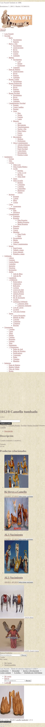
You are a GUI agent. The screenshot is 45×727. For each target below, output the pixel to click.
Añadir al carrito (6, 423)
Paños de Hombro (19, 351)
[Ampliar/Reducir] (1, 724)
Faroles (19, 135)
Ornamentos (8, 327)
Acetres (15, 300)
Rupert (19, 63)
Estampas (16, 216)
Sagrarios (12, 266)
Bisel (19, 236)
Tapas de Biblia (18, 292)
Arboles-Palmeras (23, 145)
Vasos (15, 179)
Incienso (12, 194)
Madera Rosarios (23, 222)
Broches (16, 325)
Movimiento (21, 125)
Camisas (12, 337)
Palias (15, 357)
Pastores (16, 42)
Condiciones (4, 671)
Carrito (7, 683)
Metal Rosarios (22, 224)
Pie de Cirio (17, 296)
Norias (19, 115)
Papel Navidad (22, 149)
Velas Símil (21, 177)
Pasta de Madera (14, 69)
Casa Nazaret (9, 34)
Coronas (16, 288)
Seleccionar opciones (25, 496)
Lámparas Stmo (22, 304)
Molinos (20, 139)
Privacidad (15, 671)
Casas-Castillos (18, 107)
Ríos (19, 113)
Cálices (11, 258)
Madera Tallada (14, 367)
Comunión (21, 184)
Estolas (11, 335)
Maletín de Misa (18, 317)
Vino (10, 161)
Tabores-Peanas (18, 294)
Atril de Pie (17, 276)
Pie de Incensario (19, 298)
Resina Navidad (14, 93)
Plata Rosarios (22, 220)
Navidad (7, 36)
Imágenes (7, 363)
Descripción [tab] (8, 431)
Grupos (15, 54)
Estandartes (13, 345)
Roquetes (12, 339)
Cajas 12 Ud (21, 173)
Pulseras (16, 228)
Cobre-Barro (21, 151)
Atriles (11, 272)
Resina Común (14, 79)
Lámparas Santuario (24, 306)
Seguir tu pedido (10, 665)
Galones (11, 341)
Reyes (15, 50)
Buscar (24, 655)
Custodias (12, 264)
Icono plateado (18, 252)
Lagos (19, 119)
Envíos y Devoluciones (31, 671)
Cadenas (16, 242)
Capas (11, 331)
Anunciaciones (18, 48)
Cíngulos (16, 359)
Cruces (15, 230)
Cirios (11, 204)
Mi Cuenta (8, 663)
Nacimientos (17, 40)
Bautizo (20, 183)
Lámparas (12, 208)
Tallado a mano (18, 250)
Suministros (8, 157)
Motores (16, 121)
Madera (11, 58)
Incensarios (12, 270)
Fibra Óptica (21, 131)
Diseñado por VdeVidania (33, 673)
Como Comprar (5, 673)
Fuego (19, 133)
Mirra (15, 200)
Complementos (14, 214)
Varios (11, 313)
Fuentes (20, 117)
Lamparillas (21, 188)
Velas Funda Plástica (20, 167)
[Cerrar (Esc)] (7, 724)
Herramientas (22, 153)
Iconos (11, 246)
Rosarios (16, 218)
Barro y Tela (13, 44)
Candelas (20, 186)
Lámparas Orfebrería (20, 302)
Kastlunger (21, 65)
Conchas (16, 319)
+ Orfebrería (13, 280)
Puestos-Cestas (22, 155)
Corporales (17, 355)
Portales (16, 105)
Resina (11, 371)
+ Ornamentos (14, 347)
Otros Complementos (20, 143)
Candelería (12, 278)
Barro (11, 38)
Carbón (15, 198)
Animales (16, 56)
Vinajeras (12, 268)
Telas (10, 343)
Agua (15, 111)
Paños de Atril (18, 349)
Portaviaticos (17, 282)
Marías (15, 240)
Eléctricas (16, 212)
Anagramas (17, 206)
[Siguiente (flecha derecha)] (3, 726)
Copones (12, 260)
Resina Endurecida (15, 83)
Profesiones (21, 141)
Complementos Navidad (17, 103)
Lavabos (16, 309)
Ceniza (15, 202)
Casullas (12, 329)
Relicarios (16, 286)
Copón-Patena (14, 262)
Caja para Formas (19, 311)
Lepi (19, 61)
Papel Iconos (17, 248)
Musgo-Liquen (22, 147)
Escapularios (17, 238)
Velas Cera (17, 165)
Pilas (14, 210)
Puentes (15, 109)
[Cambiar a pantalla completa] (3, 724)
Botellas (20, 171)
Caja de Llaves (18, 308)
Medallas (16, 232)
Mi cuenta (7, 676)
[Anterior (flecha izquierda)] (1, 726)
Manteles (16, 361)
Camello (3, 427)
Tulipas (19, 192)
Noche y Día (21, 129)
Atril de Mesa (17, 274)
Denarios (16, 226)
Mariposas (21, 190)
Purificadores (17, 353)
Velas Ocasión (18, 181)
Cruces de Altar (18, 290)
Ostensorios (17, 284)
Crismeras (16, 323)
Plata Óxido (21, 234)
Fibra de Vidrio (14, 369)
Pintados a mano (18, 254)
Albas (11, 333)
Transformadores (23, 127)
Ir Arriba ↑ (18, 673)
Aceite (15, 169)
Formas (11, 159)
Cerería (11, 163)
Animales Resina (14, 425)
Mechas (20, 175)
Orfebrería (7, 256)
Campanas (16, 321)
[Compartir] (5, 724)
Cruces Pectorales (19, 315)
